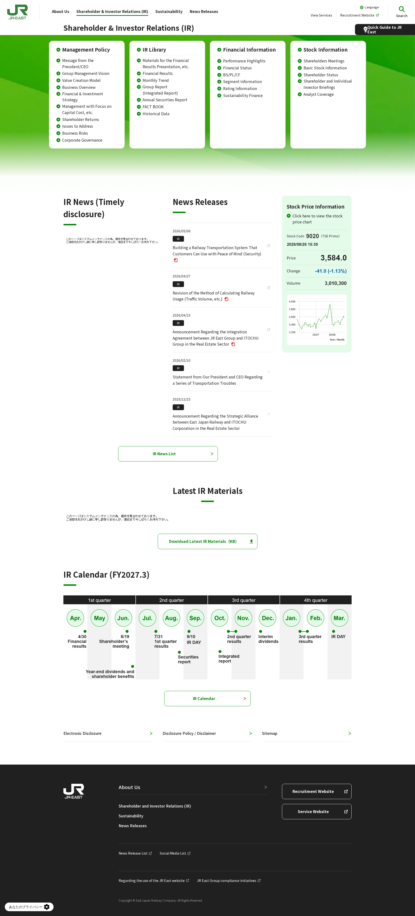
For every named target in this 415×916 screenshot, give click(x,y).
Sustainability (169, 11)
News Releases (204, 11)
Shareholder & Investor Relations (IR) (112, 11)
